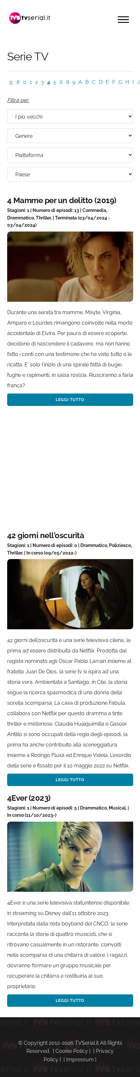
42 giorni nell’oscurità (45, 535)
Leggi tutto (70, 399)
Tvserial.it (30, 18)
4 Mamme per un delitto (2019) (61, 200)
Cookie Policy (71, 1051)
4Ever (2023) (28, 798)
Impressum (80, 1059)
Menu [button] (123, 19)
